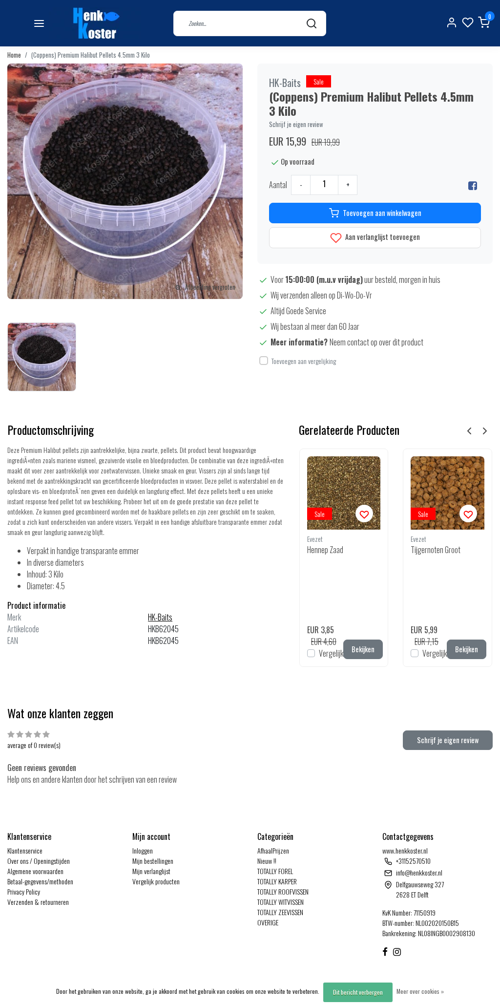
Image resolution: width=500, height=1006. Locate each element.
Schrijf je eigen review (296, 124)
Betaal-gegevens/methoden (40, 881)
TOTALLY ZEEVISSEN (280, 912)
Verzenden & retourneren (38, 902)
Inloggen (142, 850)
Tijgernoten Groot (435, 550)
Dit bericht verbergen (358, 992)
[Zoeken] (311, 23)
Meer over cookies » (420, 991)
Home (14, 55)
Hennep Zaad (325, 550)
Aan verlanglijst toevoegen (382, 237)
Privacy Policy (23, 891)
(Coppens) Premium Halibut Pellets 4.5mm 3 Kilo (90, 55)
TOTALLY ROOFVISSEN (283, 891)
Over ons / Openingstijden (38, 861)
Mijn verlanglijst (151, 871)
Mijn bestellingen (152, 861)
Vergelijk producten (156, 881)
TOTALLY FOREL (275, 871)
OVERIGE (267, 922)
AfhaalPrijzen (273, 850)
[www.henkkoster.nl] (95, 23)
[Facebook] (472, 185)
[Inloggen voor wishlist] (364, 513)
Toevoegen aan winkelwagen (382, 213)
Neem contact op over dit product (376, 342)
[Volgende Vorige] (485, 430)
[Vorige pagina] (469, 430)
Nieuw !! (266, 861)
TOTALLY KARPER (277, 881)
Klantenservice (24, 850)
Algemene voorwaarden (35, 871)
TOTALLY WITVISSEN (280, 902)
